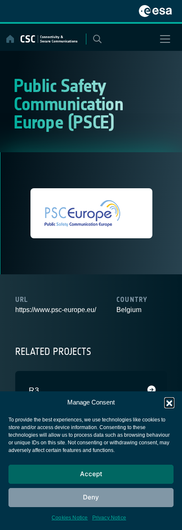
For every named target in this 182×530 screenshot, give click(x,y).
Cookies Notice (70, 518)
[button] (169, 402)
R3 (34, 390)
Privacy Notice (109, 518)
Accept (91, 474)
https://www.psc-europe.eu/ (55, 309)
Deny (91, 497)
